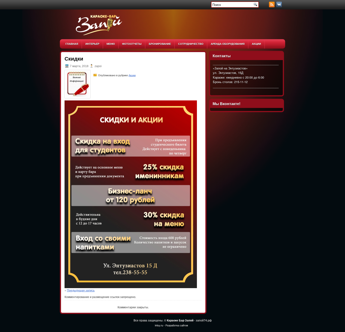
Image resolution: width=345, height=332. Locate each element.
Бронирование (160, 44)
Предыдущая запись (81, 290)
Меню (111, 44)
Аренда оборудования (228, 44)
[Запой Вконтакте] (279, 6)
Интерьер (92, 44)
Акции (256, 44)
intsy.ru (159, 325)
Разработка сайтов (176, 325)
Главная (71, 44)
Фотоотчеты (132, 44)
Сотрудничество (190, 44)
